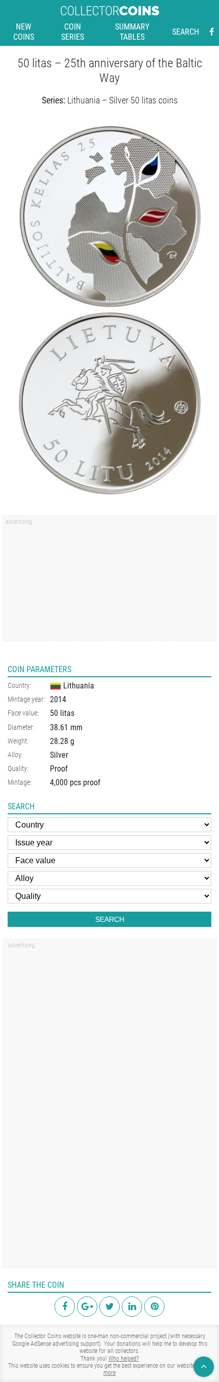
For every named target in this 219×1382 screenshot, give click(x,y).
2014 (58, 699)
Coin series (72, 32)
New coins (23, 32)
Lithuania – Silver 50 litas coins (122, 100)
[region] (109, 582)
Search (185, 32)
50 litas (62, 713)
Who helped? (123, 1358)
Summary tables (132, 32)
